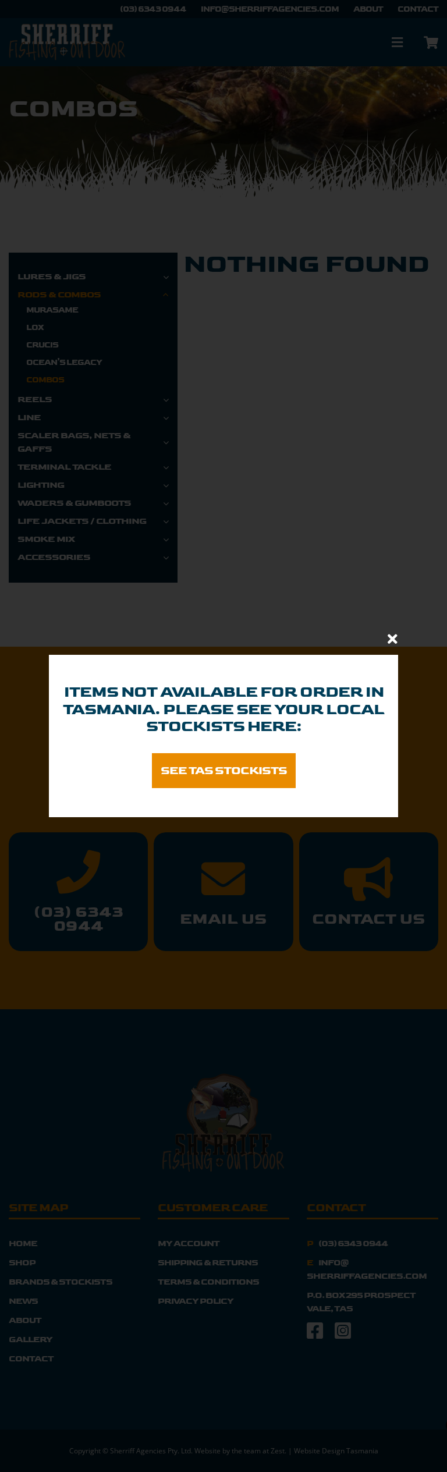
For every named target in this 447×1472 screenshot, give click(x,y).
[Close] (392, 639)
